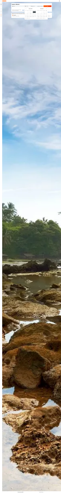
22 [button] (27, 16)
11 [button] (46, 13)
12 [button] (33, 13)
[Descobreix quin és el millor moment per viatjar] (1, 11)
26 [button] (33, 16)
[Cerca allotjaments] (1, 4)
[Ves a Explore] (1, 8)
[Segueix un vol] (1, 10)
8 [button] (27, 13)
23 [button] (43, 16)
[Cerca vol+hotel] (1, 7)
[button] (1, 1)
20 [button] (38, 16)
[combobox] (18, 6)
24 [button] (30, 16)
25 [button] (46, 16)
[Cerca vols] (1, 3)
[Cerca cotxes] (1, 5)
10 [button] (30, 13)
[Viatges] (1, 13)
